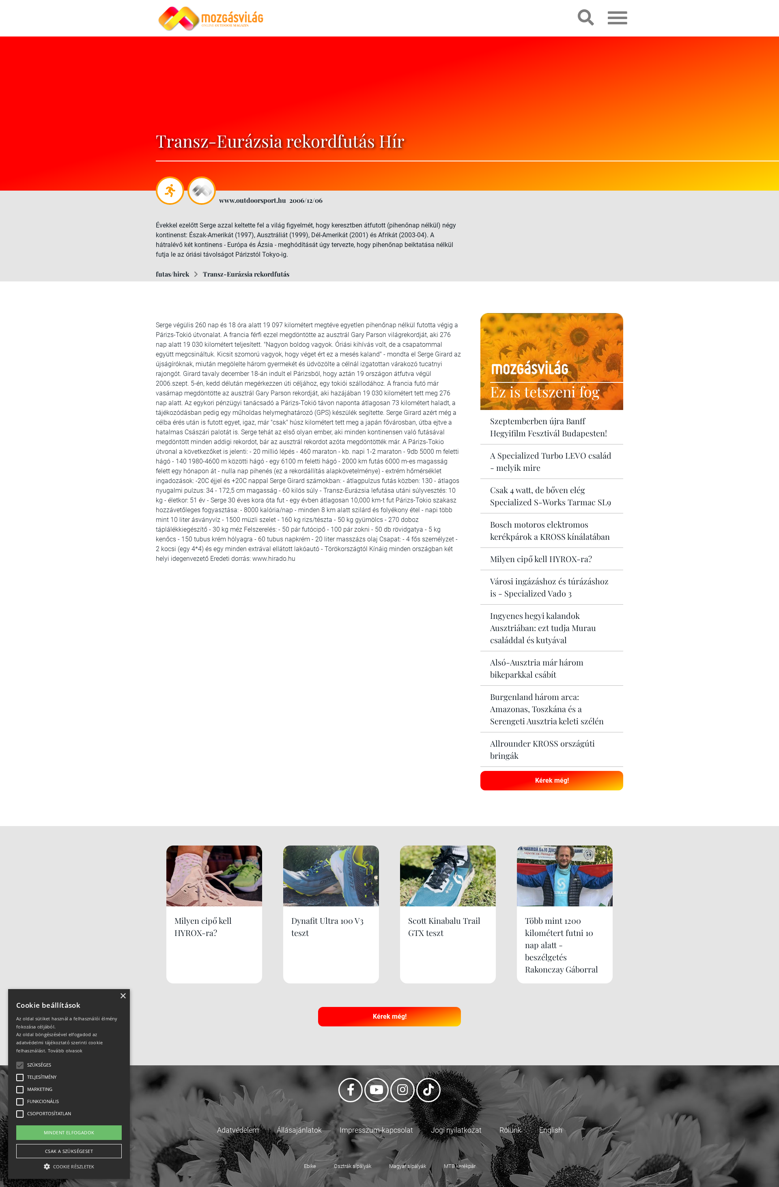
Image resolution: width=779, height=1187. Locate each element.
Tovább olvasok (65, 1050)
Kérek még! (552, 780)
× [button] (123, 996)
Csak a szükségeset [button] (69, 1151)
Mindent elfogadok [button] (69, 1132)
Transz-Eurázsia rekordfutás (246, 274)
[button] (69, 1165)
